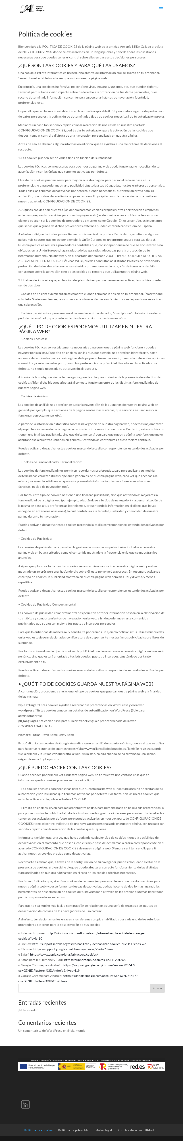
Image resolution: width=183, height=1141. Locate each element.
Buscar (157, 988)
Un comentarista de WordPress (40, 1030)
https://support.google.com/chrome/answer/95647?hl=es (73, 949)
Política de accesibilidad (136, 1130)
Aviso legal (104, 1130)
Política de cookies (38, 1130)
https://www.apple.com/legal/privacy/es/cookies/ (64, 954)
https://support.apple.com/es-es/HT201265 (95, 960)
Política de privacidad (74, 1130)
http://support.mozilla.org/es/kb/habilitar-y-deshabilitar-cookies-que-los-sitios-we (89, 944)
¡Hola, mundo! (28, 1010)
